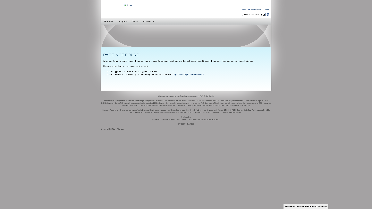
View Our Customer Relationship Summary (306, 206)
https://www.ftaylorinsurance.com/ (188, 74)
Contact (267, 9)
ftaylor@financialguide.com (210, 119)
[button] (108, 21)
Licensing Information (255, 9)
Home (244, 9)
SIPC (225, 110)
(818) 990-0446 (194, 119)
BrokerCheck (208, 96)
